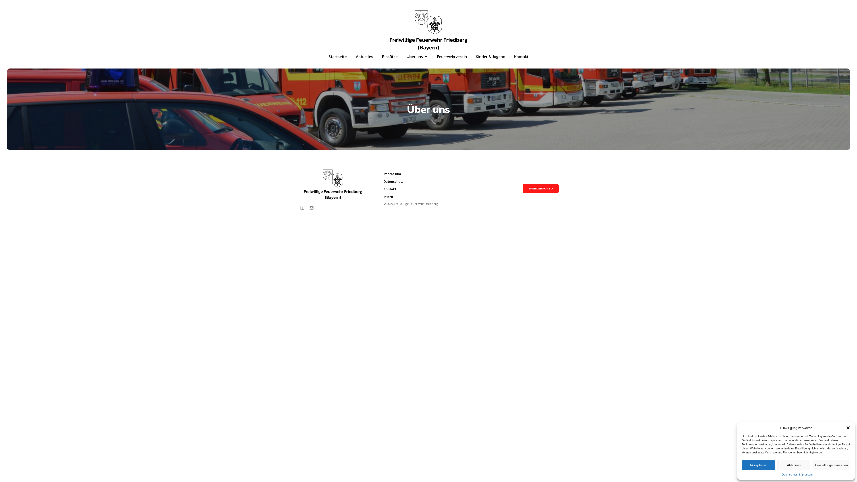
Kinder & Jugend (490, 57)
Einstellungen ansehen (831, 465)
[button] (848, 428)
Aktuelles (364, 57)
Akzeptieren (758, 465)
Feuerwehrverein (452, 57)
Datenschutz (789, 474)
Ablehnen (794, 465)
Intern (388, 196)
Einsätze (390, 57)
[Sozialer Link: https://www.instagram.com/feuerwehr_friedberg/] (313, 208)
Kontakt (521, 57)
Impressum (806, 474)
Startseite (338, 57)
